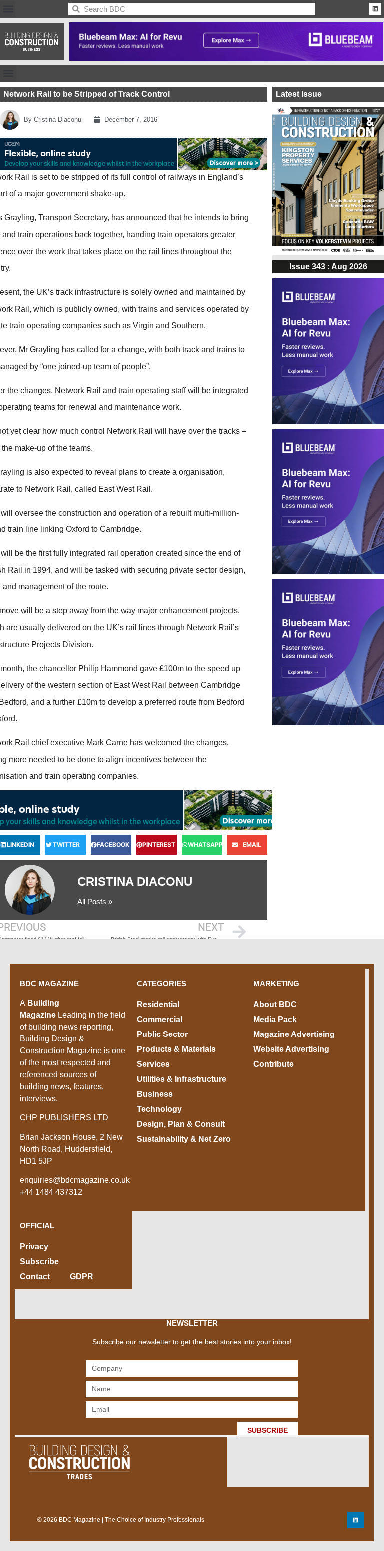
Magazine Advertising (294, 1034)
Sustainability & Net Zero (184, 1139)
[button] (8, 9)
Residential (158, 1004)
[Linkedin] (376, 9)
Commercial (159, 1019)
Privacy (34, 1246)
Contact (35, 1276)
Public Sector (162, 1034)
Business (155, 1094)
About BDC (275, 1004)
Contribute (274, 1064)
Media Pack (275, 1019)
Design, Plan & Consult (181, 1124)
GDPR (82, 1276)
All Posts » (95, 901)
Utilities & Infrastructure (181, 1079)
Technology (159, 1109)
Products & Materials (176, 1049)
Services (153, 1064)
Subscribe (39, 1261)
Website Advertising (292, 1049)
